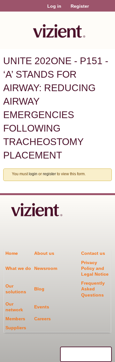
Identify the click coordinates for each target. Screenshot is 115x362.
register (49, 174)
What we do (18, 268)
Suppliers (15, 327)
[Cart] (96, 9)
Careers (42, 318)
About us (44, 253)
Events (41, 306)
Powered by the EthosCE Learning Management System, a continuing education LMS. (86, 354)
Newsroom (45, 268)
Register (80, 6)
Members (15, 318)
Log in (54, 6)
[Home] (57, 29)
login (33, 174)
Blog (39, 288)
